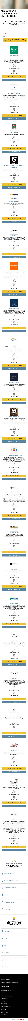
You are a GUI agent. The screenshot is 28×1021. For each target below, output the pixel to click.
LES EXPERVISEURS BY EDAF (14, 455)
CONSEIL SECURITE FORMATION (14, 716)
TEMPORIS (14, 569)
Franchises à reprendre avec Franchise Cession (9, 982)
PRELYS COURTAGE (14, 532)
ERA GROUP (14, 345)
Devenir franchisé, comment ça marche (8, 989)
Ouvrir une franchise (4, 992)
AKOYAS (14, 819)
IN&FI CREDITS (14, 55)
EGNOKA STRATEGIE (14, 308)
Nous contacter (3, 1009)
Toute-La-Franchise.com (5, 1001)
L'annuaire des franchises (5, 981)
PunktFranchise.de (4, 998)
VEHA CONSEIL (14, 603)
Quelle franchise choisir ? (5, 979)
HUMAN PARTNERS (14, 382)
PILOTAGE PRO (14, 785)
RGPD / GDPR (3, 1014)
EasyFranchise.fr (4, 1004)
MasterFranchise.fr (4, 1003)
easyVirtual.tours (14, 271)
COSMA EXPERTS (14, 201)
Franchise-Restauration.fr (5, 1006)
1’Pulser (14, 678)
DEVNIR (14, 235)
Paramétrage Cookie (4, 1012)
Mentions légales (4, 1011)
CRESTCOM (14, 750)
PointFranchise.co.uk (4, 1000)
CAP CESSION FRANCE (14, 93)
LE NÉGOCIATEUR (14, 416)
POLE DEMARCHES (14, 493)
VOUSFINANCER (14, 641)
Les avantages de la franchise (6, 990)
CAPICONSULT (14, 132)
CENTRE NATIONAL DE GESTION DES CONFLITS (14, 166)
